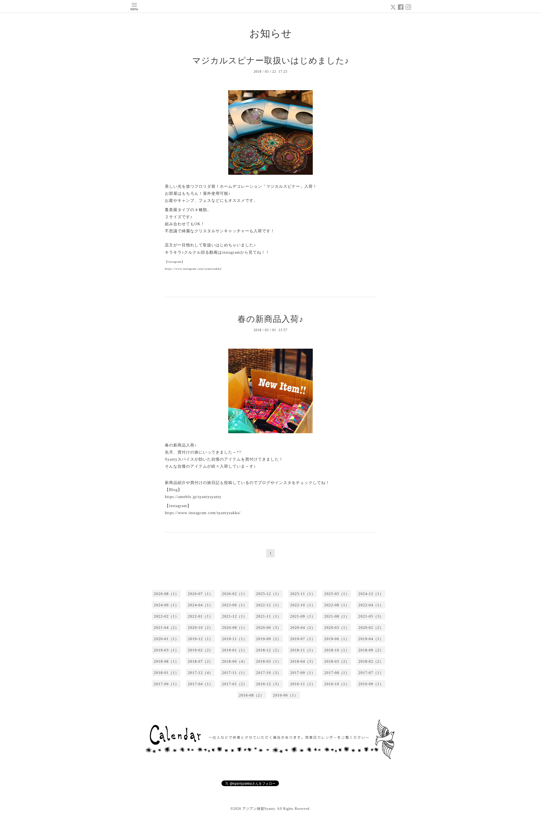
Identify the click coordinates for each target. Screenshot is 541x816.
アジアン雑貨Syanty (258, 809)
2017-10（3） (268, 673)
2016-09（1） (370, 684)
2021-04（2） (166, 627)
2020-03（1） (336, 627)
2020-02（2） (370, 627)
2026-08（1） (166, 594)
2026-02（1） (234, 594)
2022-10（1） (302, 605)
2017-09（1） (302, 673)
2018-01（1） (166, 673)
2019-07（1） (302, 639)
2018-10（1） (336, 650)
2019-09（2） (268, 639)
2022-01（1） (200, 616)
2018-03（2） (336, 661)
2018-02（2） (370, 661)
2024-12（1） (370, 594)
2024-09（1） (166, 605)
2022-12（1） (268, 605)
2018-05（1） (268, 661)
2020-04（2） (302, 627)
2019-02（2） (200, 650)
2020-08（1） (234, 627)
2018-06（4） (234, 661)
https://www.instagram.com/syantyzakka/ (203, 513)
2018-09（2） (370, 650)
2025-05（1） (336, 594)
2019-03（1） (166, 650)
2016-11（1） (302, 684)
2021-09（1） (302, 616)
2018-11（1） (302, 650)
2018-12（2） (268, 650)
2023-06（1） (234, 605)
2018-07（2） (200, 661)
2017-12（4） (200, 673)
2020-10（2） (200, 627)
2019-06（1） (336, 639)
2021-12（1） (234, 616)
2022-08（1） (336, 605)
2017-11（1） (234, 673)
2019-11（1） (234, 639)
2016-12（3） (268, 684)
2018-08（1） (166, 661)
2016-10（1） (336, 684)
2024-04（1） (200, 605)
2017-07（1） (370, 673)
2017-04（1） (200, 684)
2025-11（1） (302, 594)
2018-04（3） (302, 661)
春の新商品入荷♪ (270, 319)
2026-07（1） (200, 594)
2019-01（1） (234, 650)
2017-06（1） (166, 684)
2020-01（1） (166, 639)
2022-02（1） (166, 616)
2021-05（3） (370, 616)
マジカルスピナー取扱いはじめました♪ (270, 60)
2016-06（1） (285, 695)
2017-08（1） (336, 673)
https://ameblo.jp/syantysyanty (193, 497)
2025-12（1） (268, 594)
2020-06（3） (268, 627)
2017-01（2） (234, 684)
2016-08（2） (251, 695)
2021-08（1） (336, 616)
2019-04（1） (370, 639)
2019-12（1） (200, 639)
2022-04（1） (370, 605)
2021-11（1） (268, 616)
